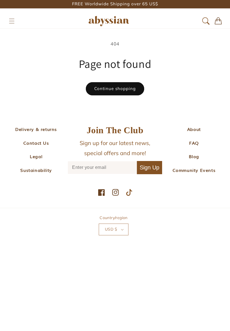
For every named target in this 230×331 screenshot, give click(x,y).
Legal (36, 156)
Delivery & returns (36, 129)
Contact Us (36, 142)
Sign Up (149, 167)
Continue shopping (115, 88)
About (194, 129)
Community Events (194, 170)
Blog (194, 156)
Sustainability (36, 170)
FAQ (194, 142)
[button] (12, 21)
